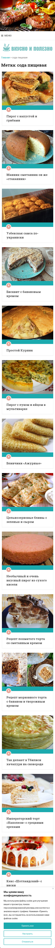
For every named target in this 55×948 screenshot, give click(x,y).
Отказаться (27, 942)
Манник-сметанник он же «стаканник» (27, 177)
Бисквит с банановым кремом (23, 294)
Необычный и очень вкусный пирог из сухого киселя (26, 580)
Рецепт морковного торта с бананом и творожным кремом (26, 701)
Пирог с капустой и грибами (21, 118)
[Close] (53, 888)
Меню (8, 35)
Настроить (27, 934)
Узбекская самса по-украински (22, 235)
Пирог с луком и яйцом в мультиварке (26, 407)
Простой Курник (19, 350)
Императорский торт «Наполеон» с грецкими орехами (24, 823)
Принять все (28, 926)
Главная (5, 57)
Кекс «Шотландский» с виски (24, 883)
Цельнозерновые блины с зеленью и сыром (26, 520)
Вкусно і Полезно (27, 46)
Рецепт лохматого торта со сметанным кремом (25, 641)
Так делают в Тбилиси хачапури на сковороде (24, 762)
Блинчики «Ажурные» (24, 463)
